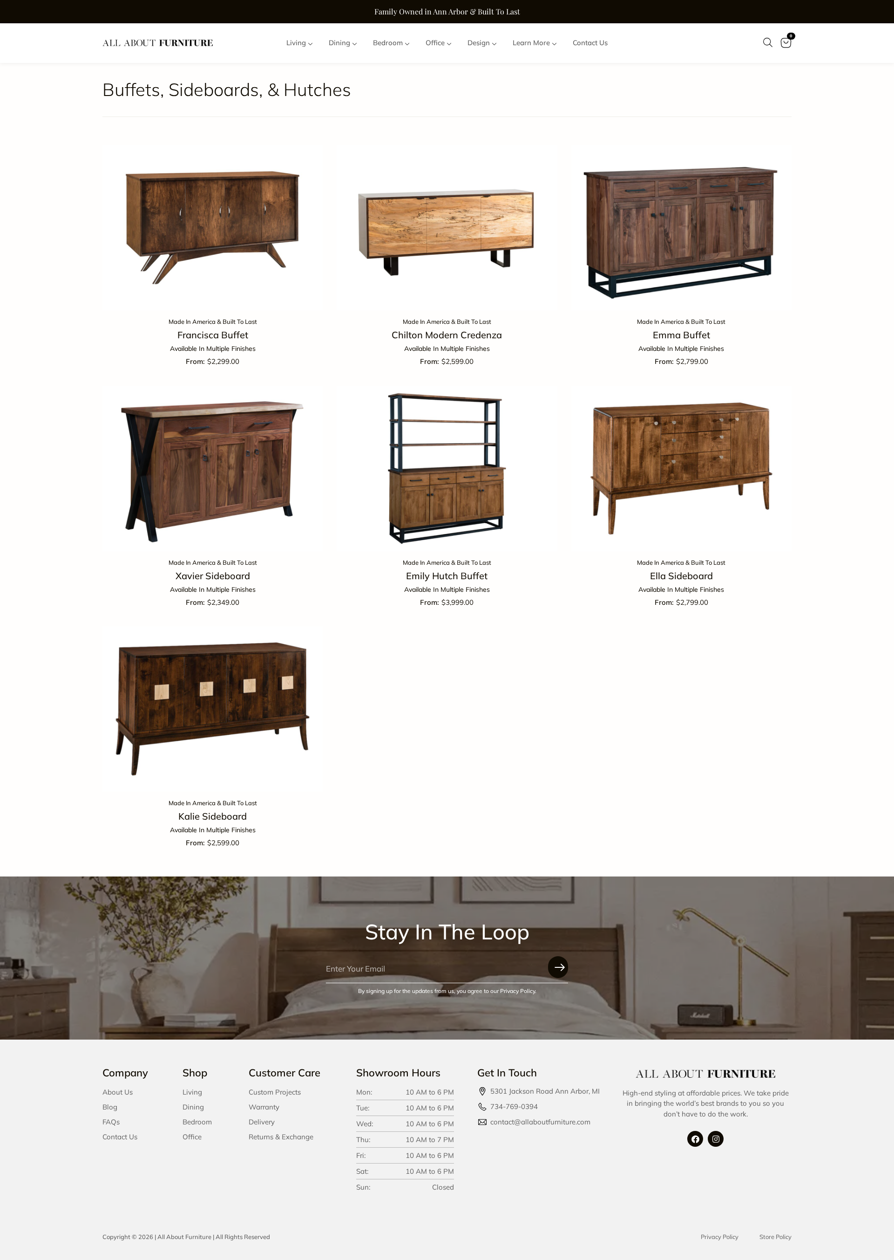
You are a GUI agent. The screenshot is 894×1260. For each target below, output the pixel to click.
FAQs (111, 1121)
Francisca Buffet (212, 335)
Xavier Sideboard (213, 576)
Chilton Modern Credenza (447, 335)
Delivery (262, 1121)
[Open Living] (310, 43)
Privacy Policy (719, 1236)
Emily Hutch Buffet (447, 576)
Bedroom (197, 1121)
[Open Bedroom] (407, 43)
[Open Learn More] (554, 43)
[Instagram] (716, 1139)
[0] (786, 49)
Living (192, 1092)
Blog (109, 1106)
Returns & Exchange (281, 1136)
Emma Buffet (681, 335)
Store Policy (775, 1236)
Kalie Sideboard (212, 816)
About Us (117, 1092)
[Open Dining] (354, 43)
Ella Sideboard (681, 576)
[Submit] (558, 967)
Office (192, 1136)
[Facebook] (695, 1139)
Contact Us (119, 1136)
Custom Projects (275, 1092)
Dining (193, 1106)
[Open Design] (494, 43)
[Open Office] (449, 43)
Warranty (264, 1106)
